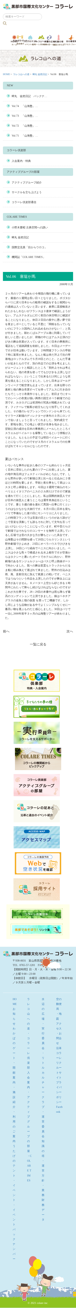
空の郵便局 (59, 1004)
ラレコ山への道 (41, 40)
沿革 (59, 1048)
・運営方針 (43, 1170)
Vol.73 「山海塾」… (25, 115)
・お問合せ (59, 1038)
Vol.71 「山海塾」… (25, 135)
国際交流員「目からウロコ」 (29, 247)
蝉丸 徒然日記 (40, 74)
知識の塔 (59, 40)
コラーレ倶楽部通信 (24, 202)
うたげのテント (30, 40)
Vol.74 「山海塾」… (25, 106)
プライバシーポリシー (59, 1092)
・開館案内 (14, 1072)
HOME (6, 74)
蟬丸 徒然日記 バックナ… (29, 96)
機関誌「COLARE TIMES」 (28, 257)
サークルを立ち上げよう (27, 192)
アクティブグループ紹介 (27, 182)
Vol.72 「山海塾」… (25, 125)
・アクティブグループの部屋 (28, 1121)
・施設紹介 (14, 1097)
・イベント (14, 1190)
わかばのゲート (20, 40)
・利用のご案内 (14, 1126)
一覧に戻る (38, 644)
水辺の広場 (49, 40)
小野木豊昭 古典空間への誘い (30, 227)
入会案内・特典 (21, 161)
